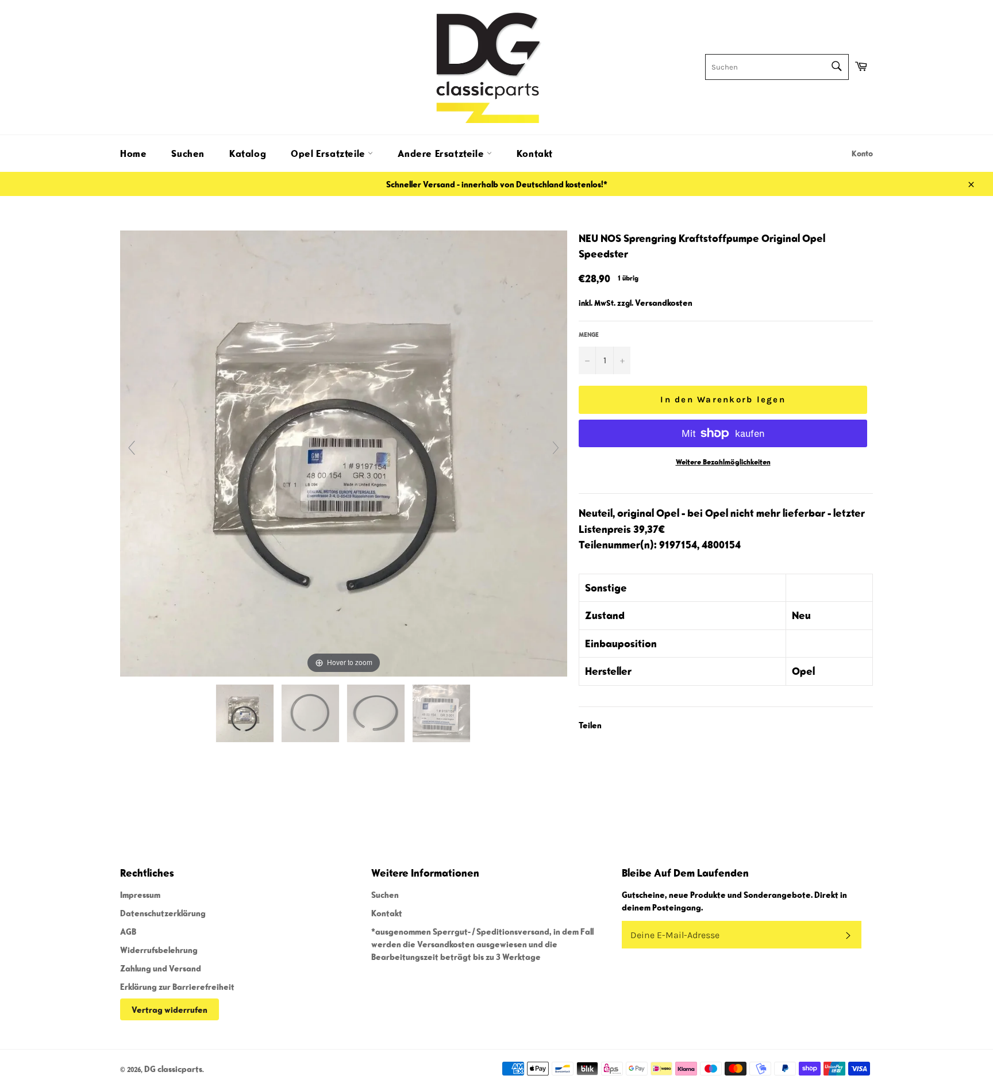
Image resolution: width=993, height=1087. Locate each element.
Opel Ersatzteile (329, 153)
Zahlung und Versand (160, 968)
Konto (862, 153)
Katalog (247, 153)
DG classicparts (173, 1068)
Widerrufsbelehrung (159, 949)
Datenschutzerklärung (163, 913)
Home (133, 153)
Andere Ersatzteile (442, 153)
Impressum (140, 894)
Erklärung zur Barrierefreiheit (177, 986)
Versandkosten (663, 302)
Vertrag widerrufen (169, 1009)
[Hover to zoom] (343, 452)
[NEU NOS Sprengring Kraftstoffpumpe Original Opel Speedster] (245, 713)
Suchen (188, 153)
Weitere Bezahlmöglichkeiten (723, 462)
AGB (128, 931)
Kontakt (535, 153)
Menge (589, 334)
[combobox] (777, 67)
